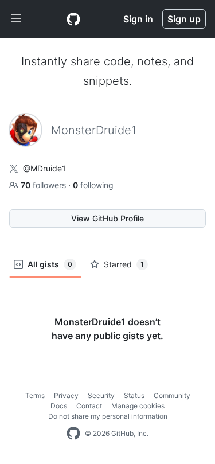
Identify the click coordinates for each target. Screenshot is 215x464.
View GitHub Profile (107, 218)
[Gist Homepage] (73, 19)
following (93, 185)
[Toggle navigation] (16, 18)
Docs (58, 405)
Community (172, 395)
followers (44, 185)
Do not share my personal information (107, 416)
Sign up (184, 19)
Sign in (138, 19)
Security (101, 395)
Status (134, 395)
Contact (89, 405)
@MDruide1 (44, 168)
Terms (35, 395)
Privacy (66, 395)
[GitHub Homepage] (73, 433)
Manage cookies (138, 405)
